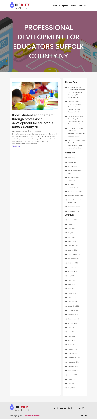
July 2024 (71, 328)
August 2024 (72, 323)
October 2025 (73, 263)
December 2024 (74, 306)
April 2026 (71, 237)
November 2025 (73, 259)
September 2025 (74, 267)
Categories (63, 6)
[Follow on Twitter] (82, 415)
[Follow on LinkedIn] (85, 415)
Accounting (72, 162)
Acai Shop (71, 158)
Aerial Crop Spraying (75, 191)
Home (55, 6)
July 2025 (71, 276)
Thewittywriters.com (32, 416)
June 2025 (71, 280)
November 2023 (73, 362)
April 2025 (71, 289)
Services (73, 6)
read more (16, 146)
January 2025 (72, 302)
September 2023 (74, 371)
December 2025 (74, 254)
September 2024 (74, 319)
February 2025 (73, 297)
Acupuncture (72, 166)
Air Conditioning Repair (76, 196)
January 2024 (72, 353)
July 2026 (71, 224)
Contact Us (83, 6)
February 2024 (73, 349)
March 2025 (72, 293)
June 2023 (71, 384)
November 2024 (73, 310)
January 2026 (72, 250)
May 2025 (71, 284)
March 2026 (72, 241)
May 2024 (71, 336)
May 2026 (71, 233)
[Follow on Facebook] (78, 415)
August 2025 (72, 272)
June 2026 (71, 228)
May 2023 (71, 388)
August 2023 (72, 375)
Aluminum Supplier (74, 207)
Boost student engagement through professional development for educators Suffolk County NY (32, 121)
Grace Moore (19, 131)
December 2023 (74, 358)
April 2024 (71, 341)
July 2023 (71, 379)
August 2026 (72, 220)
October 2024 (73, 315)
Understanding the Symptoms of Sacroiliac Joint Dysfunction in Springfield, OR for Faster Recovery (76, 92)
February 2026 (73, 246)
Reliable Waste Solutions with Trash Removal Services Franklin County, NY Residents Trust (75, 107)
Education (38, 131)
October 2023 (73, 366)
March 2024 (72, 345)
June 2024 (71, 332)
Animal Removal (73, 211)
